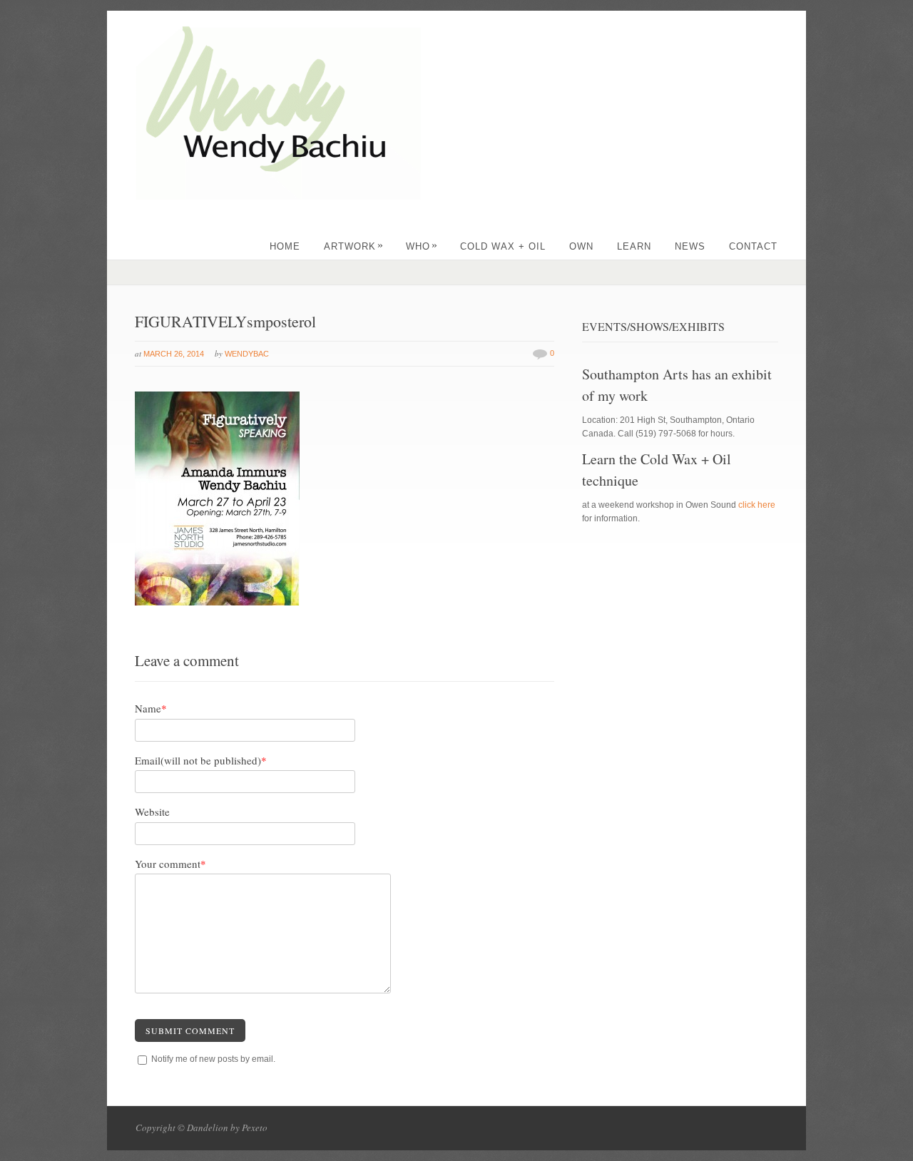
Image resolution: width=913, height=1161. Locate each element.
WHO (422, 246)
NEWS (690, 246)
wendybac (247, 353)
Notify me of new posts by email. (213, 1059)
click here (756, 505)
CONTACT (753, 246)
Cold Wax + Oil (503, 246)
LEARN (634, 246)
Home (285, 246)
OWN (581, 246)
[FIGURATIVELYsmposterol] (217, 603)
